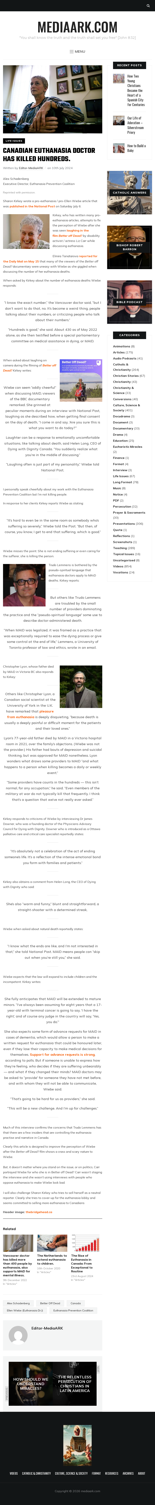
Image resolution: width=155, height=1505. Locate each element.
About (141, 1474)
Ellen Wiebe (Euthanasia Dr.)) (25, 1310)
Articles (119, 352)
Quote (117, 530)
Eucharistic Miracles (127, 447)
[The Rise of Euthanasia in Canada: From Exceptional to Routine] (86, 1243)
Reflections (121, 536)
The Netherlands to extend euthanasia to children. (52, 1259)
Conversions (122, 399)
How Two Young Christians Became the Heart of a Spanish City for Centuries (136, 90)
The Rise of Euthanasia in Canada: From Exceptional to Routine (82, 1263)
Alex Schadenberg (18, 1303)
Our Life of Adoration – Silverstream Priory (135, 125)
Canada (76, 1303)
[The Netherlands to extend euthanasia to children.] (52, 1243)
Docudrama (121, 416)
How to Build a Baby (136, 148)
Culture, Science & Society (71, 1474)
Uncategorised (124, 560)
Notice (118, 494)
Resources (111, 1474)
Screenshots (122, 542)
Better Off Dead (50, 1303)
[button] (77, 51)
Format (118, 464)
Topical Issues (123, 554)
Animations (121, 346)
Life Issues (14, 140)
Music (117, 488)
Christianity (122, 382)
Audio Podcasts (124, 358)
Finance (119, 458)
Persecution (122, 506)
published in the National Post (32, 206)
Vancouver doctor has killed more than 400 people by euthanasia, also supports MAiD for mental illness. (17, 1265)
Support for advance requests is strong (62, 1054)
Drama (118, 434)
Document (120, 422)
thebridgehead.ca (39, 1212)
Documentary (123, 428)
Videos (118, 566)
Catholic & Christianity (36, 1474)
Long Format (122, 482)
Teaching (120, 548)
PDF (116, 500)
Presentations (124, 524)
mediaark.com (77, 26)
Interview (120, 470)
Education (120, 440)
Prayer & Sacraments (129, 512)
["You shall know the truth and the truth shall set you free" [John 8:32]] (77, 1427)
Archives (128, 1474)
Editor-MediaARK (31, 168)
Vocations (120, 572)
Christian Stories (126, 376)
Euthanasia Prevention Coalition (73, 1310)
